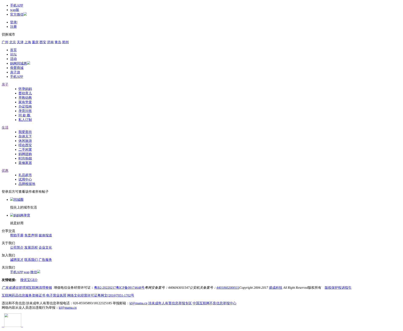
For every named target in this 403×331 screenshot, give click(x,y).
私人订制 (25, 119)
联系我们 (31, 259)
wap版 (14, 10)
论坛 (13, 54)
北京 (12, 42)
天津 (20, 42)
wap (26, 272)
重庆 (35, 42)
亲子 (5, 84)
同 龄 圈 (24, 115)
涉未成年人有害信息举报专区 (170, 303)
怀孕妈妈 (25, 89)
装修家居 (25, 163)
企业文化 (45, 247)
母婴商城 (17, 68)
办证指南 (25, 106)
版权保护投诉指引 (338, 287)
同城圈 (18, 199)
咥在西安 (25, 145)
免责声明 (31, 235)
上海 (27, 42)
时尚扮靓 (25, 158)
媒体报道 (45, 235)
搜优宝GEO (28, 280)
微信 (33, 272)
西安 (42, 42)
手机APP (16, 5)
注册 (13, 26)
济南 (50, 42)
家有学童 (25, 102)
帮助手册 (17, 235)
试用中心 (25, 179)
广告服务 (45, 259)
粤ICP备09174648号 (130, 287)
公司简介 (17, 247)
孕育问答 (25, 111)
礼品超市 (25, 175)
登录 (13, 22)
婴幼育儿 (25, 93)
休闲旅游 (25, 140)
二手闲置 (25, 149)
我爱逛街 (25, 132)
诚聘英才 (17, 259)
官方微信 (17, 14)
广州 (5, 42)
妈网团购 (25, 154)
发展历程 (31, 247)
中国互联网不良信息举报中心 (214, 303)
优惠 (5, 170)
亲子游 (15, 72)
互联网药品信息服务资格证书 (23, 295)
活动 (13, 59)
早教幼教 (25, 97)
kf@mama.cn (138, 303)
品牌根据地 (26, 184)
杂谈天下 (25, 136)
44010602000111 (227, 287)
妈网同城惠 (18, 63)
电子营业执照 (56, 295)
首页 (13, 50)
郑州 (65, 42)
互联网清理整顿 (40, 287)
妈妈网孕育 (21, 215)
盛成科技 (275, 287)
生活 (5, 127)
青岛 (58, 42)
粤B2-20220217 (105, 287)
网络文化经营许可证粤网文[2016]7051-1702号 (100, 295)
